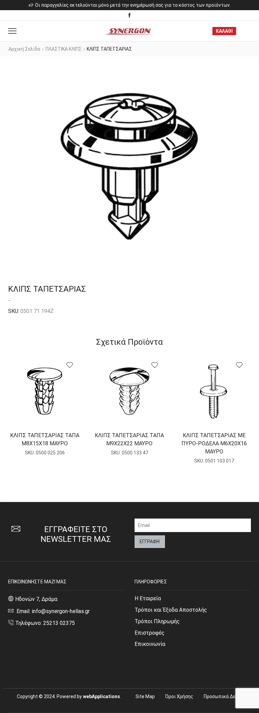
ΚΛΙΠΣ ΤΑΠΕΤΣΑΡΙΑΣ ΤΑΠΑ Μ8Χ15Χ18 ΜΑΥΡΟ (44, 439)
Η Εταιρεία (148, 598)
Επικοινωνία (150, 644)
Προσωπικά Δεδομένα (227, 696)
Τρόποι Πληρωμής (157, 621)
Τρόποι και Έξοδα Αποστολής (171, 610)
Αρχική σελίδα (24, 49)
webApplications (101, 696)
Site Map (145, 696)
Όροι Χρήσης (179, 696)
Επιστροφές (150, 633)
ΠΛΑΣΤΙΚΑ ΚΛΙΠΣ (64, 49)
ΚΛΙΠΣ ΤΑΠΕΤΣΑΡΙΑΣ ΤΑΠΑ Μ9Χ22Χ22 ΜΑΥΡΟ (129, 439)
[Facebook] (129, 15)
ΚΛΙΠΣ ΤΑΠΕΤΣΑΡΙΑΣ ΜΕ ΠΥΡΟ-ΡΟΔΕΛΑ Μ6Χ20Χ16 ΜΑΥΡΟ (214, 443)
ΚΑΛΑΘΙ (224, 31)
